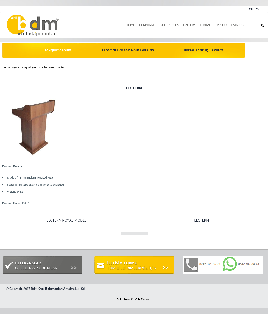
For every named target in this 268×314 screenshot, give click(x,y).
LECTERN (201, 220)
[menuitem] (131, 25)
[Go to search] (262, 25)
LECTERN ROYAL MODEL (66, 220)
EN (258, 9)
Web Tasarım (142, 299)
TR (251, 9)
